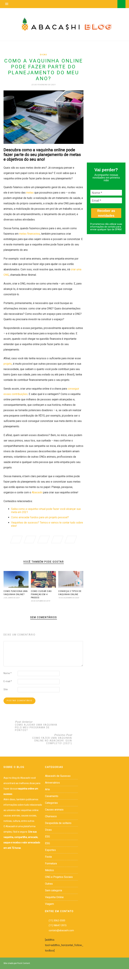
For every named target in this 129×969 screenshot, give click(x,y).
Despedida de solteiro (58, 823)
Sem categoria (53, 890)
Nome (8, 673)
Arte (47, 789)
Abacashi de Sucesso (58, 775)
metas (30, 192)
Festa (48, 856)
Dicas (43, 55)
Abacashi (37, 492)
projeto (8, 363)
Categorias (51, 802)
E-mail (8, 681)
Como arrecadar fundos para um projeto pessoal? (40, 517)
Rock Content (23, 963)
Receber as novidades (106, 213)
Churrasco (51, 816)
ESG (47, 836)
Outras (49, 883)
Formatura (51, 863)
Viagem (49, 904)
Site (6, 689)
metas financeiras (29, 233)
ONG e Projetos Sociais (59, 877)
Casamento (51, 796)
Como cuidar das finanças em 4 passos (41, 594)
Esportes (50, 850)
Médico (49, 870)
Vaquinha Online (54, 897)
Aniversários (52, 782)
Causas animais (54, 809)
